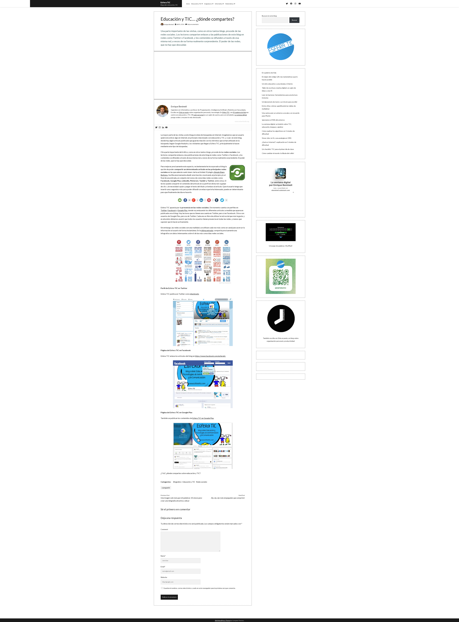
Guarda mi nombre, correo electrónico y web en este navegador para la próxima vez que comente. (199, 588)
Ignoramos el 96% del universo (273, 120)
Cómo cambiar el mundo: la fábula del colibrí (278, 153)
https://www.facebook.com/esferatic (210, 356)
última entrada (207, 230)
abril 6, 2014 (180, 24)
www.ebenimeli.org (242, 121)
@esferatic (194, 294)
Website (164, 577)
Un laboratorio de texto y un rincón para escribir (279, 102)
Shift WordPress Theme (222, 620)
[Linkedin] (163, 127)
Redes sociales (201, 482)
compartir (166, 488)
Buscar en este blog (269, 16)
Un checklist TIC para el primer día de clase (278, 149)
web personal (199, 115)
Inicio (188, 4)
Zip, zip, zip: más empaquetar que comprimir (228, 498)
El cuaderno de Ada (269, 73)
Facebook (171, 210)
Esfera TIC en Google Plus (203, 418)
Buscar (294, 20)
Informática (218, 4)
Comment (164, 529)
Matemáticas (229, 4)
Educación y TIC (196, 4)
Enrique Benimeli (169, 24)
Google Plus (182, 210)
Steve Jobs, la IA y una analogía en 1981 (276, 138)
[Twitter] (156, 127)
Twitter (164, 210)
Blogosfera (177, 482)
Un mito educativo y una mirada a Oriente (277, 84)
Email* (163, 567)
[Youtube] (166, 127)
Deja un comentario (193, 24)
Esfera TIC (165, 2)
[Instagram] (160, 127)
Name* (163, 556)
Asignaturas (208, 4)
